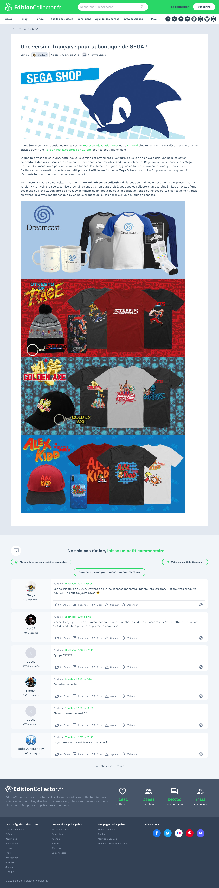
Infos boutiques (133, 19)
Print (7, 853)
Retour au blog (28, 29)
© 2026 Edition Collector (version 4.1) (27, 880)
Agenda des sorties (107, 19)
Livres (8, 848)
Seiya (31, 595)
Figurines (10, 834)
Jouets (9, 867)
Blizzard (132, 145)
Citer (96, 605)
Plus (154, 19)
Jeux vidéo (11, 839)
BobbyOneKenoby (31, 748)
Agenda (56, 839)
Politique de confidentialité (112, 843)
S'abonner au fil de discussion (184, 562)
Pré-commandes (61, 829)
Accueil (9, 19)
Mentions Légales (107, 839)
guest (31, 661)
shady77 (42, 55)
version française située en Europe (69, 149)
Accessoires (11, 857)
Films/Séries (12, 843)
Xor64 (31, 628)
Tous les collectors (61, 19)
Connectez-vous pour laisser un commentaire (110, 572)
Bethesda (88, 145)
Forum (40, 19)
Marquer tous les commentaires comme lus (41, 562)
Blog (24, 19)
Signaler (112, 605)
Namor (31, 690)
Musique (10, 871)
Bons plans (84, 19)
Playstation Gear (107, 145)
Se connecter (180, 6)
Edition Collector (107, 829)
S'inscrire (204, 6)
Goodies (9, 862)
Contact (102, 834)
